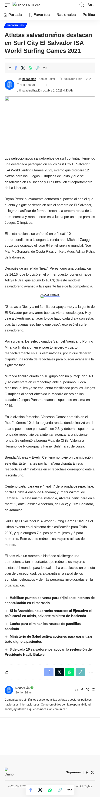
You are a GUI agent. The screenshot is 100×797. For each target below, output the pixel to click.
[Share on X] (23, 68)
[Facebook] (81, 690)
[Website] (76, 690)
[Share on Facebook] (16, 68)
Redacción (29, 79)
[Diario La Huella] (26, 5)
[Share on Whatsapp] (30, 68)
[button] (9, 5)
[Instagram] (93, 690)
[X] (88, 690)
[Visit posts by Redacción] (9, 85)
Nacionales (15, 25)
